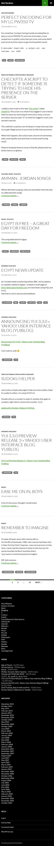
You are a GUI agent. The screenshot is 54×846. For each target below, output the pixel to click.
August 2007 (6, 756)
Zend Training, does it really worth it (15, 687)
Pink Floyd (25, 251)
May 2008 (5, 740)
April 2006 (5, 789)
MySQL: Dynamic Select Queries (13, 672)
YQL (39, 302)
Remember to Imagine (25, 527)
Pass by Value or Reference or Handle (15, 690)
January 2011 (6, 713)
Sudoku (6, 417)
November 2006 (7, 774)
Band (3, 608)
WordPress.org (7, 832)
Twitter (32, 302)
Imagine (19, 572)
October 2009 (6, 726)
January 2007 (6, 769)
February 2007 (7, 767)
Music (11, 174)
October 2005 (6, 803)
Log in (3, 818)
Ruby (3, 648)
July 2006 (5, 783)
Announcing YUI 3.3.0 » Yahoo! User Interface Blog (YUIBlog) (26, 326)
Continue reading (10, 195)
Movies (4, 628)
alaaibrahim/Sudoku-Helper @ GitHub (17, 408)
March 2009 (6, 731)
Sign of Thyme (6, 665)
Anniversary (8, 572)
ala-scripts (33, 108)
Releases (30, 75)
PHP (3, 639)
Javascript (7, 360)
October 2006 (6, 776)
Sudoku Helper (18, 378)
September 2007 (7, 753)
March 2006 (6, 792)
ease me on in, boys (21, 491)
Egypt (5, 251)
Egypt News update (22, 270)
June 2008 (5, 738)
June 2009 (5, 729)
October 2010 (6, 720)
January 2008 (6, 747)
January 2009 (6, 735)
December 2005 (7, 798)
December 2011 (7, 704)
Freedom (14, 251)
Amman (6, 204)
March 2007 (6, 765)
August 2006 (6, 780)
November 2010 (7, 717)
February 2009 (7, 733)
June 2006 (5, 785)
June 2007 (5, 758)
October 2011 (6, 706)
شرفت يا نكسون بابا (15, 676)
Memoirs (4, 626)
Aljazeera (7, 302)
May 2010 (5, 722)
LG (4, 60)
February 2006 (7, 794)
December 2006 (7, 771)
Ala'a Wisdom (6, 604)
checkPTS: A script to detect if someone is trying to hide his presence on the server (24, 88)
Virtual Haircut (7, 667)
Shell (23, 159)
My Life (4, 633)
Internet (4, 266)
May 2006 (5, 787)
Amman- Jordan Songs (26, 178)
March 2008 (6, 742)
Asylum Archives (7, 606)
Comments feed (7, 827)
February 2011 (7, 711)
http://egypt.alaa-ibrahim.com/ (14, 287)
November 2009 (7, 724)
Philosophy (5, 637)
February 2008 (7, 744)
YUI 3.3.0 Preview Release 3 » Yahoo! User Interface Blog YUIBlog (26, 442)
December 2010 (7, 715)
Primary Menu (51, 3)
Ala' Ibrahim (7, 3)
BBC (16, 302)
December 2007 (7, 749)
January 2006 (6, 796)
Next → (38, 582)
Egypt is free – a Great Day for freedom (25, 226)
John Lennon (30, 572)
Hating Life (5, 621)
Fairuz (14, 204)
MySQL (4, 635)
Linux (11, 60)
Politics (17, 174)
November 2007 (7, 751)
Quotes (4, 644)
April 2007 (5, 762)
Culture (4, 174)
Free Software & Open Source (13, 75)
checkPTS (5, 111)
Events (3, 617)
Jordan (23, 204)
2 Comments (24, 102)
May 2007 (5, 760)
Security (14, 159)
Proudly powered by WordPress (11, 843)
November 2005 (7, 801)
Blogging (4, 610)
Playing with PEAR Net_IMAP (12, 674)
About (3, 669)
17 (30, 582)
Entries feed (6, 823)
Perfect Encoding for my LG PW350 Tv (26, 19)
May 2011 (5, 708)
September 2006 (7, 778)
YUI (46, 302)
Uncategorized (7, 13)
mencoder (20, 60)
